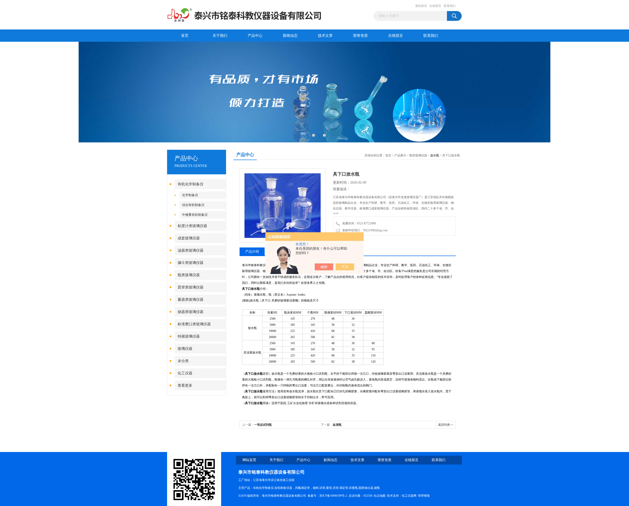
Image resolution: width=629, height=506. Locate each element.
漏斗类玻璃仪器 (190, 263)
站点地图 (380, 495)
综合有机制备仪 (193, 205)
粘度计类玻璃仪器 (192, 226)
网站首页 (249, 460)
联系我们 (450, 6)
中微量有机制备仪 (195, 215)
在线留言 (435, 6)
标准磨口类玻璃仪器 (194, 324)
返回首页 (421, 6)
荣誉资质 (360, 36)
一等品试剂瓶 (263, 424)
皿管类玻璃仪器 (190, 287)
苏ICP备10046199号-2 (333, 495)
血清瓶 (337, 424)
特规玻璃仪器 (189, 336)
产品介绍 (252, 251)
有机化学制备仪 (190, 184)
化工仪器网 (409, 495)
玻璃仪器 (185, 349)
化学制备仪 (190, 195)
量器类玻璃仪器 (190, 299)
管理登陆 (424, 495)
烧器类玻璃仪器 (190, 312)
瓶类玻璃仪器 (189, 275)
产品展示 (400, 155)
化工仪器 (185, 373)
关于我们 (220, 36)
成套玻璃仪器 (189, 238)
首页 (184, 36)
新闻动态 (290, 36)
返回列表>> (445, 424)
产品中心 (255, 36)
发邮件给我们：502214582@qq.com (364, 230)
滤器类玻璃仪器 (190, 250)
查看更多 (185, 385)
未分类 (183, 361)
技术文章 (325, 36)
